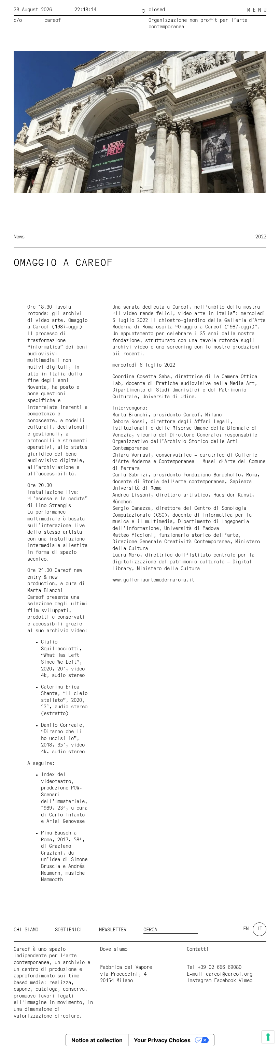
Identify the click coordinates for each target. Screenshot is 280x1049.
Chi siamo (26, 930)
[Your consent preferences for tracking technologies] (268, 1037)
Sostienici (68, 930)
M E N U (256, 10)
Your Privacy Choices (162, 1040)
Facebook (225, 980)
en (246, 929)
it (259, 929)
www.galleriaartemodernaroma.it (153, 580)
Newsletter (112, 930)
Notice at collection (97, 1040)
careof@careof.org (229, 974)
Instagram (199, 980)
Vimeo (245, 980)
